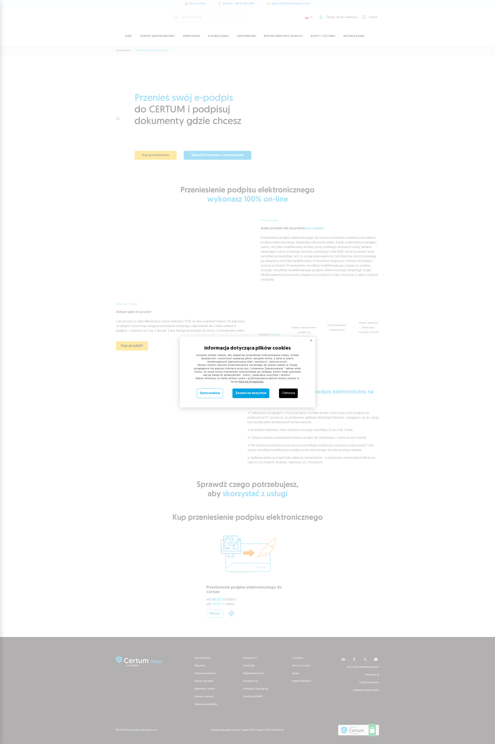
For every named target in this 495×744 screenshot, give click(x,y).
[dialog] (247, 372)
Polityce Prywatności (251, 382)
